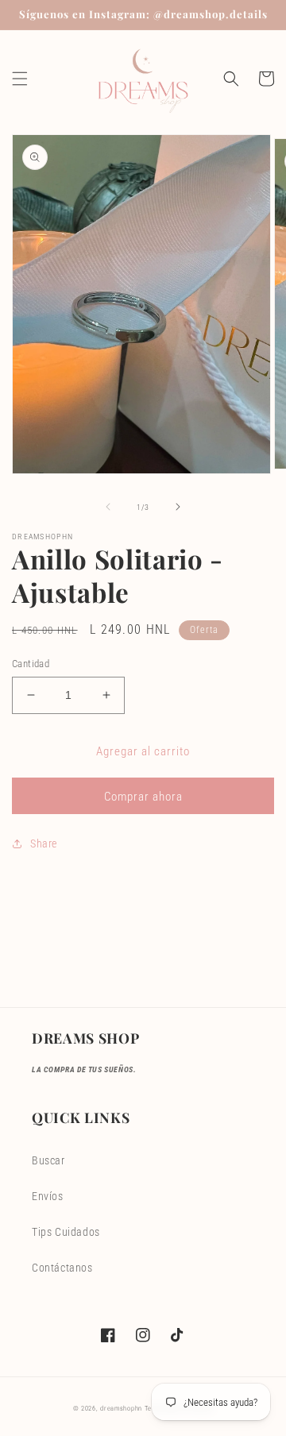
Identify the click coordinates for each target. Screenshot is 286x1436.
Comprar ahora (143, 796)
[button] (19, 78)
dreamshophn (121, 1408)
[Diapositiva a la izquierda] (108, 506)
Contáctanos (62, 1267)
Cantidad (30, 664)
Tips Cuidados (66, 1232)
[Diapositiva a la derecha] (177, 506)
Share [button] (43, 843)
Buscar (48, 1160)
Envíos (48, 1196)
